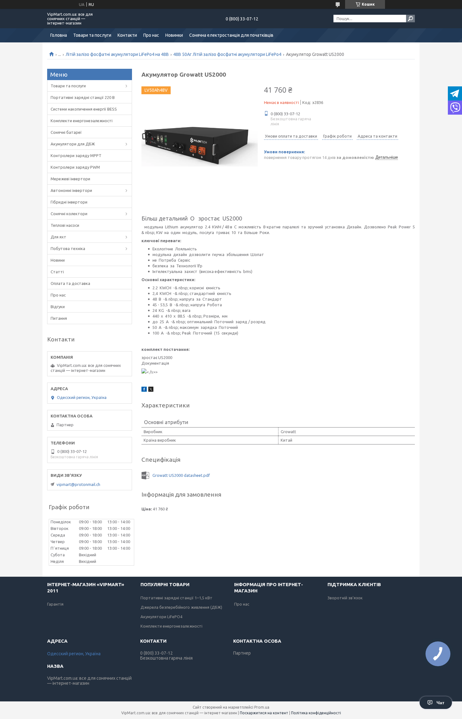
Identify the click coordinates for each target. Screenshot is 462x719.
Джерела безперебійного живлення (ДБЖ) (181, 607)
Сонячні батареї (66, 132)
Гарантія (55, 604)
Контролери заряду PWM (75, 167)
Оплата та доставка (70, 283)
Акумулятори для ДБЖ (73, 144)
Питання (59, 318)
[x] (150, 390)
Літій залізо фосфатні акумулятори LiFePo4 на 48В (117, 54)
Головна (58, 35)
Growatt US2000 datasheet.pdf (181, 475)
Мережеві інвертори (70, 179)
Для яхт (58, 237)
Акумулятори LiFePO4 (161, 616)
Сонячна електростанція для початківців (231, 35)
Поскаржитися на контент (264, 713)
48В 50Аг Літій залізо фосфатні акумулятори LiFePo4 (227, 54)
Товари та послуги (92, 35)
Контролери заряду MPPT (76, 155)
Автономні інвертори (71, 190)
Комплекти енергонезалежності (82, 120)
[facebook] (144, 390)
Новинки (174, 35)
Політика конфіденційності (316, 713)
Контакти (127, 35)
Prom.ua (261, 707)
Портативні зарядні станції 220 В (83, 97)
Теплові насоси (65, 225)
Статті (57, 272)
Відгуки (58, 306)
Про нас (151, 35)
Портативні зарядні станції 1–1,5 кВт (176, 598)
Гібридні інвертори (69, 202)
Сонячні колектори (69, 213)
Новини (58, 260)
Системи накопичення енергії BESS (84, 109)
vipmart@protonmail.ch (78, 484)
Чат (440, 702)
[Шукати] (410, 18)
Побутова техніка (68, 248)
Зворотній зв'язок (345, 598)
